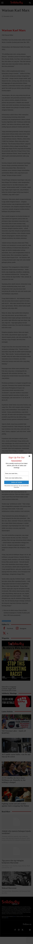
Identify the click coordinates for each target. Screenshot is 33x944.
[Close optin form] (30, 456)
